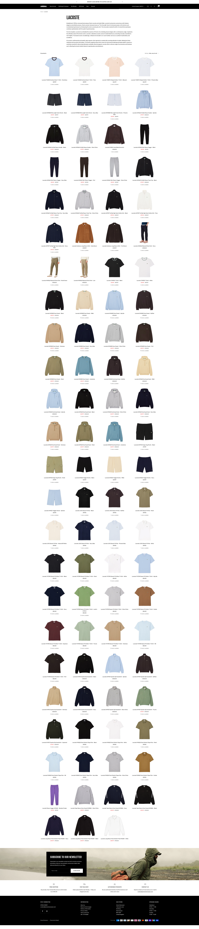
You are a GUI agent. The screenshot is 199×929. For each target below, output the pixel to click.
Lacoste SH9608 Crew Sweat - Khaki (54, 379)
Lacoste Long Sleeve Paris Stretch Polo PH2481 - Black (84, 838)
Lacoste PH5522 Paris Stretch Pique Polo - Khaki (144, 742)
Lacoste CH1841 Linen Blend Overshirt (114, 147)
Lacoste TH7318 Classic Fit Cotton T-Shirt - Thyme (84, 643)
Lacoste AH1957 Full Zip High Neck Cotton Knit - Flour (144, 213)
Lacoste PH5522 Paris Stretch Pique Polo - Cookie (144, 775)
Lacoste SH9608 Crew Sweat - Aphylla (114, 313)
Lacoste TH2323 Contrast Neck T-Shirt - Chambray (54, 80)
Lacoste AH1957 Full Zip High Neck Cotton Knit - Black (114, 213)
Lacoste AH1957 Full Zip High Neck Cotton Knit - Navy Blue (54, 246)
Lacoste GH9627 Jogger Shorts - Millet (114, 477)
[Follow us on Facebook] (42, 911)
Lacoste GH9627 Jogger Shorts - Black (84, 477)
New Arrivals (53, 6)
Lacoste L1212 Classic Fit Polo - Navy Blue (84, 543)
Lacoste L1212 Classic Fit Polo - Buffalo (114, 510)
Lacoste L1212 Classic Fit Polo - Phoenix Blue (114, 543)
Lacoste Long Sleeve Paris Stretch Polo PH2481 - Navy (54, 838)
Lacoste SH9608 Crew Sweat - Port (144, 346)
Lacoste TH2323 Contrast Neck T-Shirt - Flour (84, 80)
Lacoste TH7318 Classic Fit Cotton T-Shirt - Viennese (114, 643)
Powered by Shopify (54, 920)
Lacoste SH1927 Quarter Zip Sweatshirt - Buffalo (144, 676)
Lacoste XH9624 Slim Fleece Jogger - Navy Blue (54, 180)
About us (83, 905)
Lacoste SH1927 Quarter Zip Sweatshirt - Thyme (144, 709)
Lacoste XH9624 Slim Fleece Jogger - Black (144, 147)
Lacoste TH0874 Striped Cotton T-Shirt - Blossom (114, 80)
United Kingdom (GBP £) (137, 6)
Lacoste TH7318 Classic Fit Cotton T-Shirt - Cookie (144, 609)
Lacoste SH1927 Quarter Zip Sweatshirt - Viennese (54, 709)
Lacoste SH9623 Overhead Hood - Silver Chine (114, 412)
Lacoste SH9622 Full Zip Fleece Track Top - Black (144, 180)
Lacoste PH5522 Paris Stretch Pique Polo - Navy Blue (84, 775)
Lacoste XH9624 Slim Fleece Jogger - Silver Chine (114, 180)
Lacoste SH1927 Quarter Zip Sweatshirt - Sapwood (54, 742)
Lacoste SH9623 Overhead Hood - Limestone (114, 445)
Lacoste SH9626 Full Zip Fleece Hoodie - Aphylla (144, 113)
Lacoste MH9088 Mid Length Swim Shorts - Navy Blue (84, 113)
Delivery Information (86, 908)
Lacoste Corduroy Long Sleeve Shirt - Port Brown (114, 246)
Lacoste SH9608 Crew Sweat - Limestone (84, 379)
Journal (93, 6)
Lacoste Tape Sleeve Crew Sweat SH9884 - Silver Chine (84, 808)
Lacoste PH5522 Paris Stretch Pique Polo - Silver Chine (114, 775)
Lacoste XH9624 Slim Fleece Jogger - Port (84, 180)
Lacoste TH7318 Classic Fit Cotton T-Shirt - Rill (144, 643)
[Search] (151, 6)
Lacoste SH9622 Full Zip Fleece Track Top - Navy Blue (54, 213)
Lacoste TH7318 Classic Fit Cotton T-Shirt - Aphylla (144, 576)
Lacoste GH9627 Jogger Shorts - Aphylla (54, 510)
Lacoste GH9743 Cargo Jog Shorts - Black (144, 445)
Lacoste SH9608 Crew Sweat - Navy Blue (84, 346)
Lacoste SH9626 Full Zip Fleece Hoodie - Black (54, 147)
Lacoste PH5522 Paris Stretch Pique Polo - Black (84, 742)
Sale (87, 6)
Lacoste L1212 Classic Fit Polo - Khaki (144, 510)
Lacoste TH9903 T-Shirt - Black (114, 280)
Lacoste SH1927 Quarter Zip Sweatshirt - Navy (84, 709)
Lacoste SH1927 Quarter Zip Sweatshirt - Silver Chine (114, 709)
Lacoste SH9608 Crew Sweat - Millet (84, 313)
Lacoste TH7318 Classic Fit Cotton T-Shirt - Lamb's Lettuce (84, 610)
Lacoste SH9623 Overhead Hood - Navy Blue (144, 412)
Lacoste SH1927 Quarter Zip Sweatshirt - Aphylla (114, 676)
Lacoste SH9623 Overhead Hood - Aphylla (54, 412)
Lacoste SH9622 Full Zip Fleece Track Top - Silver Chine (84, 213)
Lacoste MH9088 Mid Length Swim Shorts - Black (54, 113)
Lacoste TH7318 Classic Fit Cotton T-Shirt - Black (54, 576)
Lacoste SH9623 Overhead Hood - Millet (144, 379)
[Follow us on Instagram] (47, 911)
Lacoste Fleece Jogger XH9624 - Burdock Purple (54, 808)
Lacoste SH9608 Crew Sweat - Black (54, 313)
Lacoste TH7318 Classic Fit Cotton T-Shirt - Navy (54, 609)
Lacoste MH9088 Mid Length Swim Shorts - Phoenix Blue (115, 113)
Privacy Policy (84, 910)
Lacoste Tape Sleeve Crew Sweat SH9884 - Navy (114, 808)
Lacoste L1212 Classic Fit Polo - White (144, 543)
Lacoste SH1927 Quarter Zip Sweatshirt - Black (84, 676)
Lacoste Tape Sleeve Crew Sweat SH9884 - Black (144, 808)
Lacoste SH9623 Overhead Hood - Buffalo (114, 379)
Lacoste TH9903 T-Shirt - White (144, 280)
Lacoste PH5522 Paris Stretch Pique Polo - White (114, 742)
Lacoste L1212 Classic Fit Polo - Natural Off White (55, 543)
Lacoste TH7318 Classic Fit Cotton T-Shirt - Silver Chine (114, 609)
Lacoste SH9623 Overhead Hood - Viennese (54, 445)
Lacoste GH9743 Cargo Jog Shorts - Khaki (54, 477)
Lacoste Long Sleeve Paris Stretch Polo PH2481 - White (114, 838)
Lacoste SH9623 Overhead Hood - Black (85, 412)
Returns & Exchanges (86, 907)
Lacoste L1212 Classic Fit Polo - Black (84, 510)
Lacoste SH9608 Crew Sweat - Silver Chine (114, 346)
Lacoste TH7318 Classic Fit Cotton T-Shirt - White (114, 576)
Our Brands (73, 6)
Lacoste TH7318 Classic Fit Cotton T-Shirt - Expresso (54, 643)
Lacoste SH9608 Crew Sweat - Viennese (54, 346)
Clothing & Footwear (63, 6)
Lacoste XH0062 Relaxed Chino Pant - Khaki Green (54, 280)
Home (41, 11)
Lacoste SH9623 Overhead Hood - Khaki (85, 445)
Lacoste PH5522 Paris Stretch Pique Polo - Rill (54, 775)
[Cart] (158, 6)
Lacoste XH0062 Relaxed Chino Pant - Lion (84, 280)
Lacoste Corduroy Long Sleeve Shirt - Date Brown (84, 246)
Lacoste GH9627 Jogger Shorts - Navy (144, 477)
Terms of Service (85, 912)
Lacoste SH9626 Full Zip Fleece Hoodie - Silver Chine (84, 147)
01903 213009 (43, 905)
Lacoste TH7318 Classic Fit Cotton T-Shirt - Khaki (84, 576)
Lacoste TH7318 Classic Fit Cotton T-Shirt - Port (54, 676)
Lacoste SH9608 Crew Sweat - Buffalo (144, 313)
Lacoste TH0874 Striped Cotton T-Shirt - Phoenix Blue (144, 80)
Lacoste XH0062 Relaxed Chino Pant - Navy (145, 246)
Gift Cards (81, 6)
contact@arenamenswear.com (145, 891)
